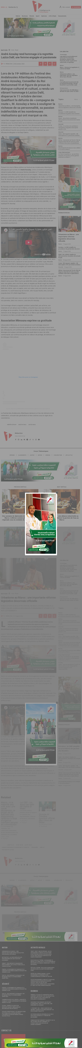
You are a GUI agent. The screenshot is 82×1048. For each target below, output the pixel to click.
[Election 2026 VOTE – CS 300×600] (41, 553)
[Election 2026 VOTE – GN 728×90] (41, 1047)
